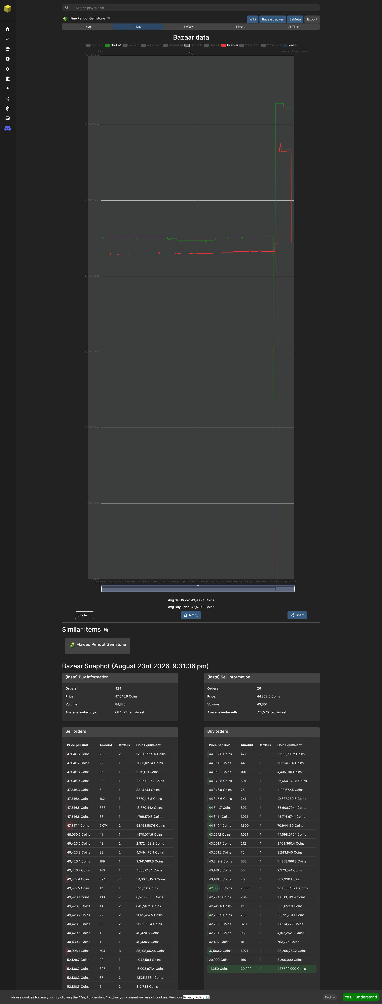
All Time (293, 26)
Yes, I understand (361, 997)
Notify (193, 615)
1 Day (137, 26)
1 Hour (87, 26)
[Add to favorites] (109, 18)
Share (299, 615)
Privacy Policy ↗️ (196, 997)
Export (312, 19)
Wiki (252, 19)
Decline (330, 997)
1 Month (241, 26)
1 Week (188, 26)
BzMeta (295, 19)
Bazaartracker (272, 19)
